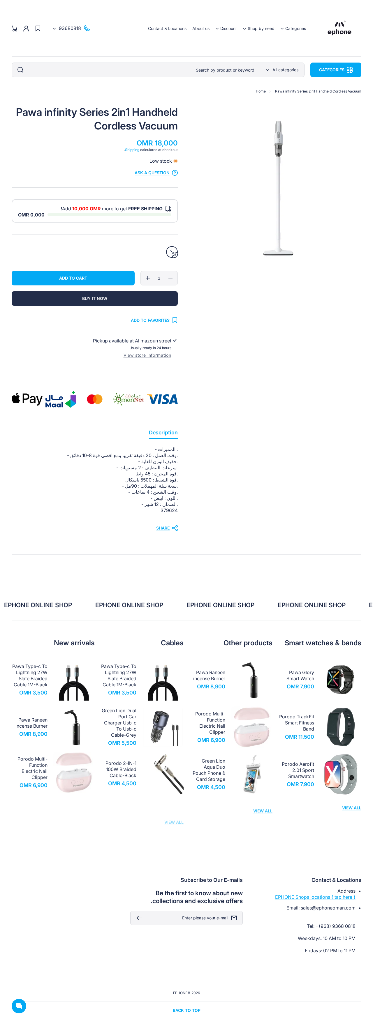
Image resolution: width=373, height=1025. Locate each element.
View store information (147, 355)
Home (261, 91)
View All (351, 809)
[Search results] (19, 70)
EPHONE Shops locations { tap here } (315, 897)
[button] (293, 28)
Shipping (132, 150)
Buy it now (94, 298)
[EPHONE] (340, 28)
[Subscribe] (137, 918)
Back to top (186, 1010)
